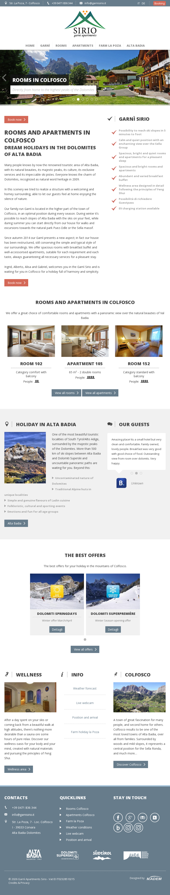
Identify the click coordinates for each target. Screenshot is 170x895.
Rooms (61, 45)
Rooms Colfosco (77, 809)
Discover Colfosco (129, 764)
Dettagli (57, 629)
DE (143, 3)
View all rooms (65, 393)
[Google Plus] (130, 817)
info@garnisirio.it (95, 3)
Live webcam (85, 703)
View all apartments (98, 393)
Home (30, 45)
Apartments (82, 45)
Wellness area (17, 769)
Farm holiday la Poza (85, 732)
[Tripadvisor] (142, 817)
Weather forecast (85, 688)
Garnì (45, 45)
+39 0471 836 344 (62, 3)
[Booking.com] (154, 817)
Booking (159, 3)
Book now (15, 120)
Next (166, 77)
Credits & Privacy (19, 883)
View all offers (83, 649)
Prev (4, 77)
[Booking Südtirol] (118, 827)
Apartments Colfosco (80, 815)
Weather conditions (79, 827)
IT (139, 3)
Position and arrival (85, 717)
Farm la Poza (110, 45)
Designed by (137, 878)
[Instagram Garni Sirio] (128, 827)
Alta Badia (136, 45)
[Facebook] (118, 817)
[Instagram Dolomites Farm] (138, 827)
